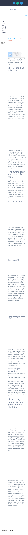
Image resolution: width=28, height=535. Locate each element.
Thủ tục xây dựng (11, 38)
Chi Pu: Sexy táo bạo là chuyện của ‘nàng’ (4, 27)
